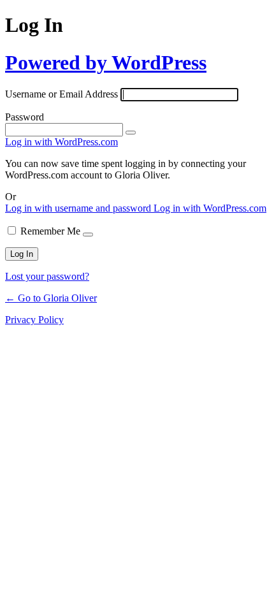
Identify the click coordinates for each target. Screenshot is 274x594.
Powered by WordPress (105, 62)
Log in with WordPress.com (61, 141)
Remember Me (50, 231)
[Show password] (131, 132)
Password (24, 117)
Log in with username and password (79, 208)
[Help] (88, 234)
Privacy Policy (34, 319)
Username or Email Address (61, 94)
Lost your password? (47, 276)
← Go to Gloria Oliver (51, 298)
